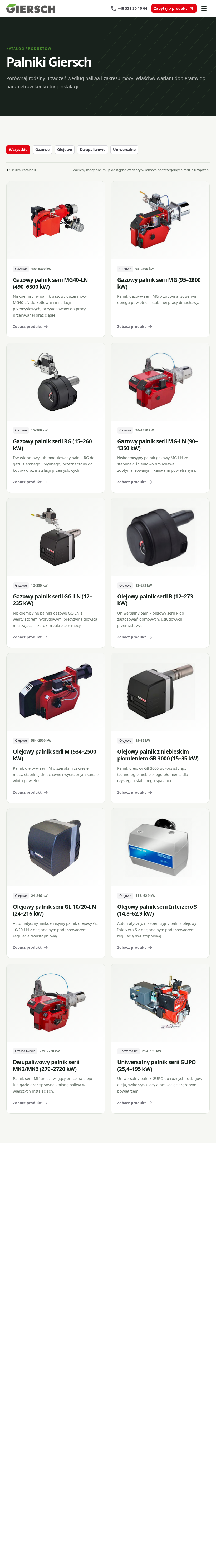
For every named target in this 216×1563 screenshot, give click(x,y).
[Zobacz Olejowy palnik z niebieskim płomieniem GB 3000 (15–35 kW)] (160, 692)
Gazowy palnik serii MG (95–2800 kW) (159, 283)
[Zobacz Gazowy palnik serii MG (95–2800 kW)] (160, 220)
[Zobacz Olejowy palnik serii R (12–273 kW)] (160, 537)
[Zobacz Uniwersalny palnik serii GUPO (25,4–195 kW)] (160, 1003)
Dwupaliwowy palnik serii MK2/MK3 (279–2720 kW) (46, 1065)
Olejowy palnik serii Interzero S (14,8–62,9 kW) (157, 910)
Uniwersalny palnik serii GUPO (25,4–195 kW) (156, 1065)
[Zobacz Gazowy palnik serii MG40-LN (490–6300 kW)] (56, 220)
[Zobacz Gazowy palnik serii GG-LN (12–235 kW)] (56, 537)
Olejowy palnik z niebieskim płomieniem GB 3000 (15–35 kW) (158, 755)
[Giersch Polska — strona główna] (34, 8)
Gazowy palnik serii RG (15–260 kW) (52, 445)
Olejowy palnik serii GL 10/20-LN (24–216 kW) (54, 910)
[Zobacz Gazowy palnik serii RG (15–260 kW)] (56, 382)
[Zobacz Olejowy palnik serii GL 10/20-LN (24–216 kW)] (56, 847)
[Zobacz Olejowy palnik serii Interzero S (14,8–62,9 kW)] (160, 847)
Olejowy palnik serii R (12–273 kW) (155, 600)
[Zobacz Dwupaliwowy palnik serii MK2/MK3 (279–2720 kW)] (56, 1003)
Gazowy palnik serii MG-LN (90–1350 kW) (157, 445)
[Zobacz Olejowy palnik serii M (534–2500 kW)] (56, 692)
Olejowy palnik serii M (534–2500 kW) (54, 755)
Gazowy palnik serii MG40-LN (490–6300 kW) (50, 283)
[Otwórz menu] (204, 8)
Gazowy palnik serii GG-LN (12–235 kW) (52, 600)
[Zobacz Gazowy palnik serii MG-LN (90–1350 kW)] (160, 382)
